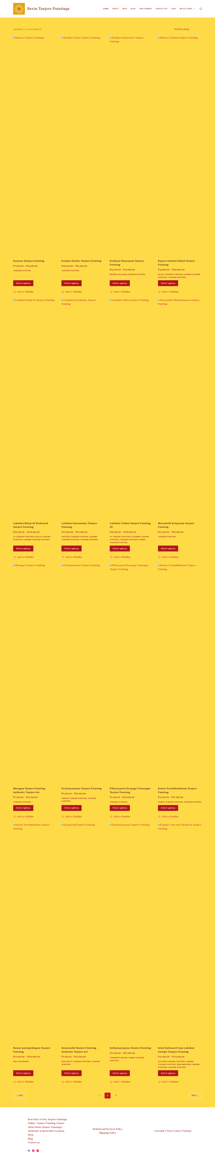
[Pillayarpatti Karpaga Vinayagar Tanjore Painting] (132, 673)
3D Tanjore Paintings (24, 537)
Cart (173, 9)
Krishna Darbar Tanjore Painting (81, 260)
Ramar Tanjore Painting (170, 802)
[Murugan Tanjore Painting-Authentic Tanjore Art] (35, 673)
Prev (20, 1095)
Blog (133, 9)
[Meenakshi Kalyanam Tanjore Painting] (180, 408)
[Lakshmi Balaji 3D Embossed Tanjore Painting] (35, 408)
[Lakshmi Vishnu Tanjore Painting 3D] (132, 408)
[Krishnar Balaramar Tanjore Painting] (132, 145)
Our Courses (145, 9)
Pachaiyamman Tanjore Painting (81, 788)
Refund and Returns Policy (107, 1129)
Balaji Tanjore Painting (170, 274)
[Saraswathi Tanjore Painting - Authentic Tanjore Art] (83, 932)
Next (194, 1095)
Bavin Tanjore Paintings (48, 9)
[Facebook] (29, 1151)
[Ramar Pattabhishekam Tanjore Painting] (180, 673)
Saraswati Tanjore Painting (76, 1061)
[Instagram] (33, 1151)
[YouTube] (38, 1151)
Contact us (161, 9)
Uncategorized (21, 1061)
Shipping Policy (107, 1133)
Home (106, 9)
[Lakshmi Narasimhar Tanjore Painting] (83, 408)
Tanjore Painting (22, 271)
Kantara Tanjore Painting (28, 260)
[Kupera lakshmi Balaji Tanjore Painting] (180, 145)
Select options (23, 283)
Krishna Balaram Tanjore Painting (127, 274)
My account (186, 9)
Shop (124, 9)
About (115, 9)
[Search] (201, 9)
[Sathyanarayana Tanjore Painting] (132, 932)
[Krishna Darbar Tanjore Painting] (83, 145)
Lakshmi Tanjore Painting (36, 540)
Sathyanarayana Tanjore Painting (130, 1048)
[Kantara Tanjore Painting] (35, 145)
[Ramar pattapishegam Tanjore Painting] (35, 932)
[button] (23, 292)
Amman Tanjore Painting (74, 798)
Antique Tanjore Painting (74, 537)
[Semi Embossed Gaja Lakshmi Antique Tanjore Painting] (180, 932)
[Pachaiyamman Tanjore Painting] (83, 673)
